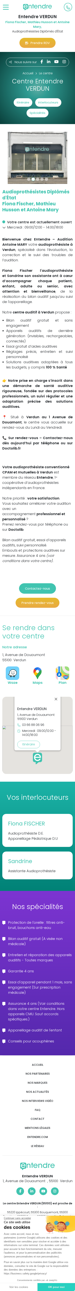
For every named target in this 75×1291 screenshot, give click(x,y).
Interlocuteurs (48, 102)
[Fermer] (56, 699)
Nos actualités (37, 1092)
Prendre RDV (40, 43)
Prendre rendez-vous (37, 603)
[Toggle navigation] (6, 7)
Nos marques (37, 1082)
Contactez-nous (37, 588)
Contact (37, 1119)
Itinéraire (23, 102)
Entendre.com (37, 1137)
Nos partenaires (38, 1073)
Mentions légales (37, 1128)
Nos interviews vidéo (37, 1101)
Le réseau (37, 1146)
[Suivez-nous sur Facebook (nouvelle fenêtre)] (42, 62)
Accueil (37, 1065)
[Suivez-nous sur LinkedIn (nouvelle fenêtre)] (48, 62)
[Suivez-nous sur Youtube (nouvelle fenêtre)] (56, 62)
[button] (7, 158)
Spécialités (37, 113)
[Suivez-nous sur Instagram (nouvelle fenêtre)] (64, 62)
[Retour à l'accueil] (37, 7)
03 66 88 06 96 (33, 725)
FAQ (37, 1110)
